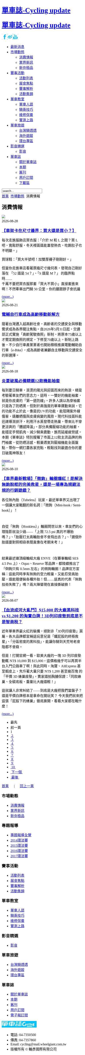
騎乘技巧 (17, 915)
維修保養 (17, 921)
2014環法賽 (19, 840)
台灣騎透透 (19, 964)
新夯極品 (17, 816)
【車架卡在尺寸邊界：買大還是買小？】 (39, 230)
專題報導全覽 (20, 835)
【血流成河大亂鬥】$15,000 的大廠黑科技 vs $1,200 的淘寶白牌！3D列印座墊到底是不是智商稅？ (42, 616)
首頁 (5, 196)
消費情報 (17, 805)
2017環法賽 (19, 856)
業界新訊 (17, 811)
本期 (13, 999)
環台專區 (17, 975)
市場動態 (17, 196)
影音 (13, 945)
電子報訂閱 (19, 1015)
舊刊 (13, 1005)
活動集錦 (17, 891)
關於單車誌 (19, 994)
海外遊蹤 (17, 970)
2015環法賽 (19, 845)
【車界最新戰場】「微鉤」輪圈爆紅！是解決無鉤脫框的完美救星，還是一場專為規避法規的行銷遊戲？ (42, 484)
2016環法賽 (19, 851)
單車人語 (17, 910)
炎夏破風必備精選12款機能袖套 (31, 381)
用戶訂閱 (17, 1010)
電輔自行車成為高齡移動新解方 (31, 314)
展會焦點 (17, 881)
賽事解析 (17, 886)
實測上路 (17, 926)
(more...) (8, 297)
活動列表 (17, 875)
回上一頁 (27, 786)
